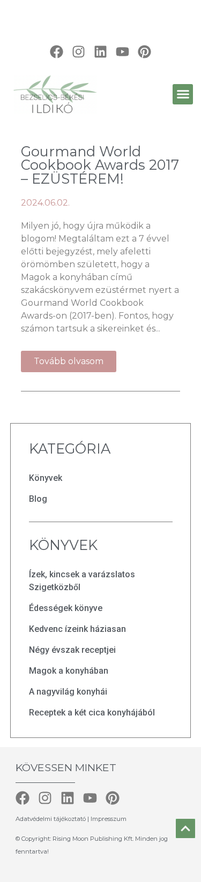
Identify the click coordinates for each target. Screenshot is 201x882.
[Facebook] (56, 51)
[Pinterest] (144, 51)
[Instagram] (78, 51)
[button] (183, 94)
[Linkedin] (100, 51)
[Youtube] (122, 51)
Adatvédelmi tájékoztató (51, 819)
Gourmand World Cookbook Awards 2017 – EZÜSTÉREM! (100, 165)
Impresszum (108, 819)
